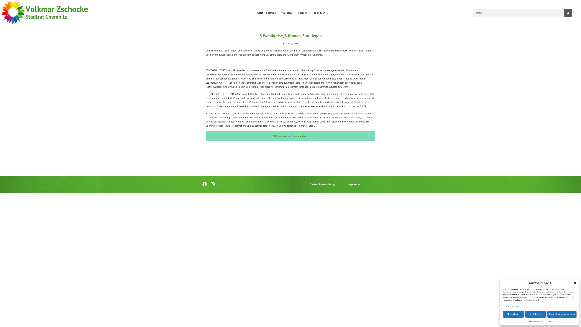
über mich (319, 13)
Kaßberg (287, 13)
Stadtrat (271, 13)
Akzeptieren (513, 314)
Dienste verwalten (511, 306)
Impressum (550, 321)
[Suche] (568, 13)
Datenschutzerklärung (535, 321)
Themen (302, 13)
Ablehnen (535, 314)
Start (260, 13)
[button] (574, 282)
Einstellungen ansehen (562, 314)
